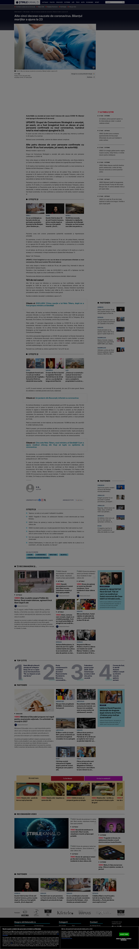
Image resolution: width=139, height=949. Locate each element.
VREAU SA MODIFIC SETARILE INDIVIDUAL (123, 939)
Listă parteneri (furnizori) (66, 938)
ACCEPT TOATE (124, 934)
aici (11, 943)
